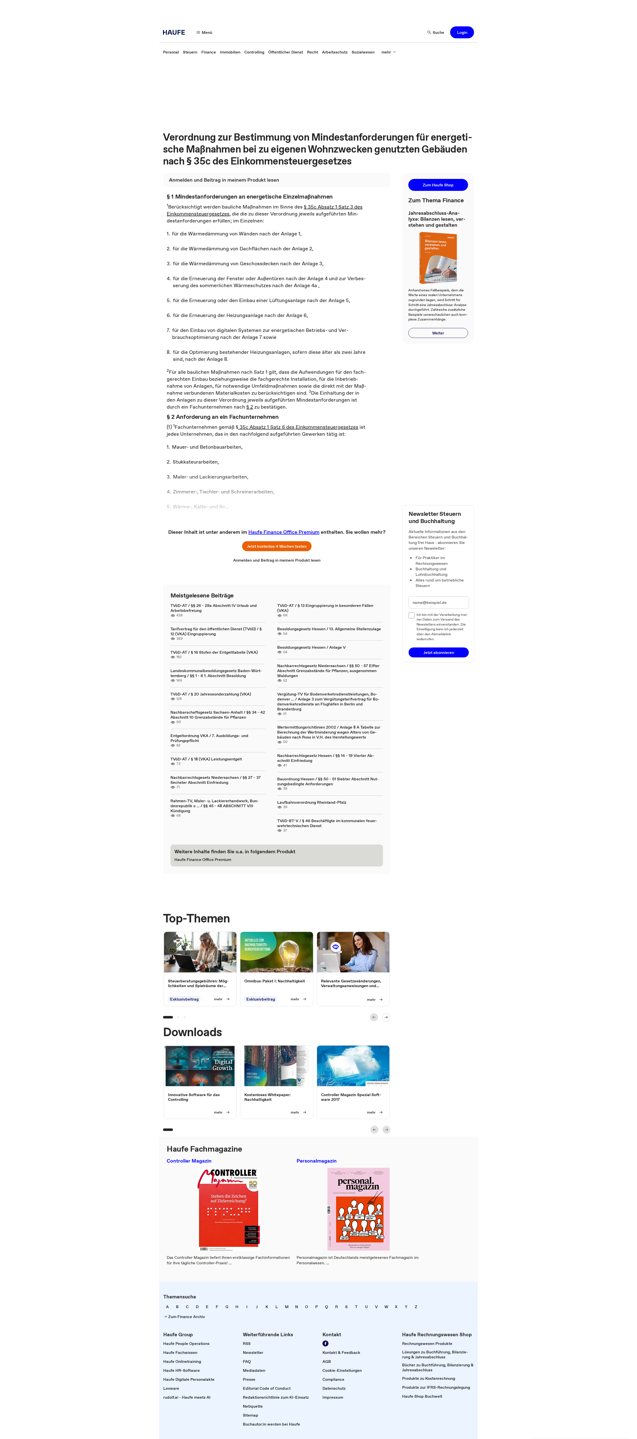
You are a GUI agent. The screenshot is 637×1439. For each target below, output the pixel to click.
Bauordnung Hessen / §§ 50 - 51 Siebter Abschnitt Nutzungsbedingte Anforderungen (328, 781)
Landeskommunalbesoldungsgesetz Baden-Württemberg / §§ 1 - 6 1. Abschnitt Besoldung (216, 673)
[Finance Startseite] (175, 32)
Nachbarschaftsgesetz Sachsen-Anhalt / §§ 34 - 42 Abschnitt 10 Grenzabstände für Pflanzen (217, 715)
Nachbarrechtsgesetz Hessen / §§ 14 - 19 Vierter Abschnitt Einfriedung (325, 758)
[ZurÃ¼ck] (374, 1017)
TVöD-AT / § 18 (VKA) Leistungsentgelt (206, 758)
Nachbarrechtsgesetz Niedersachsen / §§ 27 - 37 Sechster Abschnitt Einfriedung (215, 780)
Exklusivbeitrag (184, 999)
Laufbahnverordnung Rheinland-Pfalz (311, 802)
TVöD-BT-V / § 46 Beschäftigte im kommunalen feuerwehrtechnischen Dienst (327, 823)
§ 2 (249, 406)
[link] (171, 52)
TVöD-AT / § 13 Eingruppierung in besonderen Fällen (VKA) (325, 608)
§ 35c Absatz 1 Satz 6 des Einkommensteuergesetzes (297, 427)
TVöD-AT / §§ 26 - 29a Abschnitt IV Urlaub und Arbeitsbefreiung (213, 608)
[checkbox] (412, 615)
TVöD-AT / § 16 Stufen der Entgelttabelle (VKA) (214, 652)
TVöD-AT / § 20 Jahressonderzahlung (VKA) (210, 694)
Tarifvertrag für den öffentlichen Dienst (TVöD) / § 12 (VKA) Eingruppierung (216, 631)
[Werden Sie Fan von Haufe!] (325, 1343)
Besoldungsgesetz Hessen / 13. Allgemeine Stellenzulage (329, 628)
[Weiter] (386, 1017)
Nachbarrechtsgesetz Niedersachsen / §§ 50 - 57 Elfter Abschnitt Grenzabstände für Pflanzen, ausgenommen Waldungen (328, 670)
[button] (462, 32)
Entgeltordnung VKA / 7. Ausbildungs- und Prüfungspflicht (209, 738)
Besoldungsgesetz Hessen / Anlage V (311, 647)
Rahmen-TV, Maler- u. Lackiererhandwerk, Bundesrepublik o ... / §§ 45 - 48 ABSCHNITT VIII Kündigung (214, 805)
